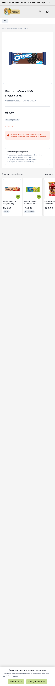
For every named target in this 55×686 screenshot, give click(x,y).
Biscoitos (11, 28)
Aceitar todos (16, 681)
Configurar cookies (36, 681)
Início (4, 28)
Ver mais (49, 174)
